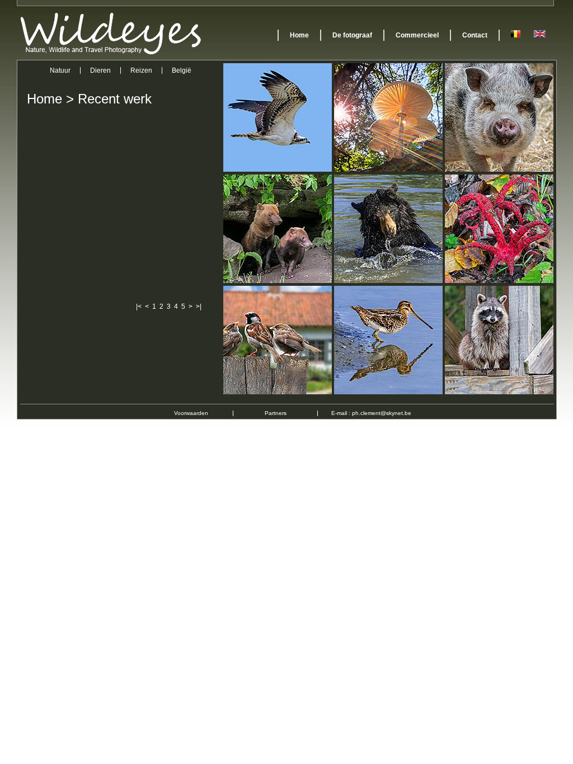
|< (139, 306)
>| (198, 306)
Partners (275, 413)
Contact (474, 35)
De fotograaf (352, 35)
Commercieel (417, 35)
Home (299, 35)
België (181, 70)
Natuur (60, 70)
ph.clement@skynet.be (381, 413)
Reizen (141, 70)
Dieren (100, 70)
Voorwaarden (191, 413)
